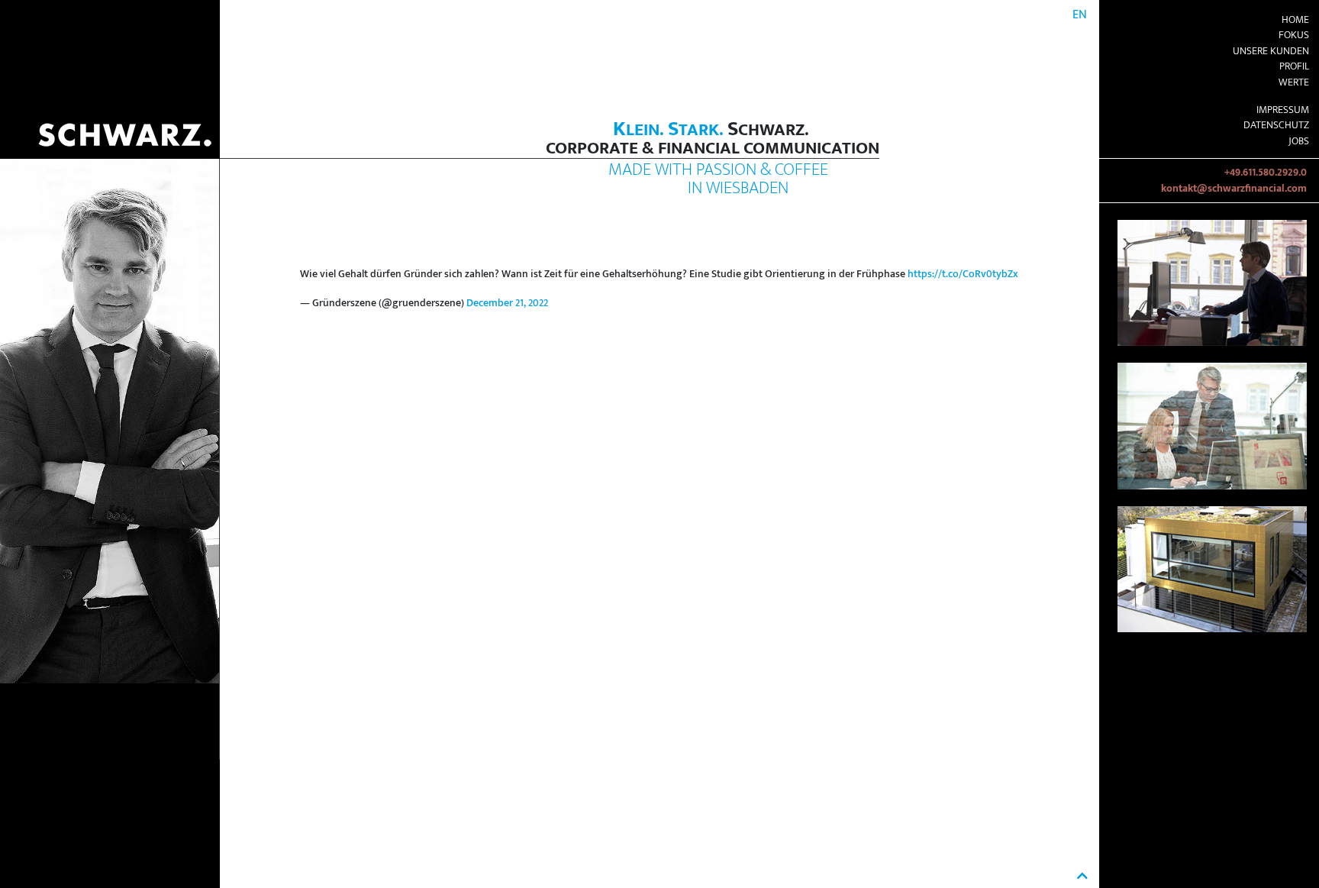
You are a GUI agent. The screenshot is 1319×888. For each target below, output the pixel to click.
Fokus (1294, 35)
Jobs (1298, 141)
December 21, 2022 (507, 303)
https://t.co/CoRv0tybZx (963, 274)
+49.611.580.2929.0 (1265, 172)
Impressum (1282, 110)
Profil (1294, 66)
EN (1079, 15)
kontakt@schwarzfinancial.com (1234, 188)
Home (1295, 19)
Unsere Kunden (1271, 51)
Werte (1294, 82)
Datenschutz (1276, 125)
